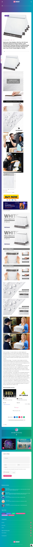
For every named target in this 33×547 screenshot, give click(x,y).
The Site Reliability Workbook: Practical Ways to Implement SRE (15, 497)
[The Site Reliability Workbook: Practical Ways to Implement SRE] (3, 497)
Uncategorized (11, 515)
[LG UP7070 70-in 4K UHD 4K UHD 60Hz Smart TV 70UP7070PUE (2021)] (3, 505)
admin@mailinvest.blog (16, 432)
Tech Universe (4, 515)
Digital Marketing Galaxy (21, 513)
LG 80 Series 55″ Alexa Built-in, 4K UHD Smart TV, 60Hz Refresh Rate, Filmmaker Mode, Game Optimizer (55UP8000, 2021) (18, 489)
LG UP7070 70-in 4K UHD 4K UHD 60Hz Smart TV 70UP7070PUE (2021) (16, 505)
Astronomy (9, 513)
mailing (5, 424)
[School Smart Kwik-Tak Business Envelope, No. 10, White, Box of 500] (3, 501)
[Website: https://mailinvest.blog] (16, 434)
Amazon (6, 15)
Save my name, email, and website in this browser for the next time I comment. (15, 469)
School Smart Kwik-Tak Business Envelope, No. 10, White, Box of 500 (16, 501)
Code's (13, 513)
